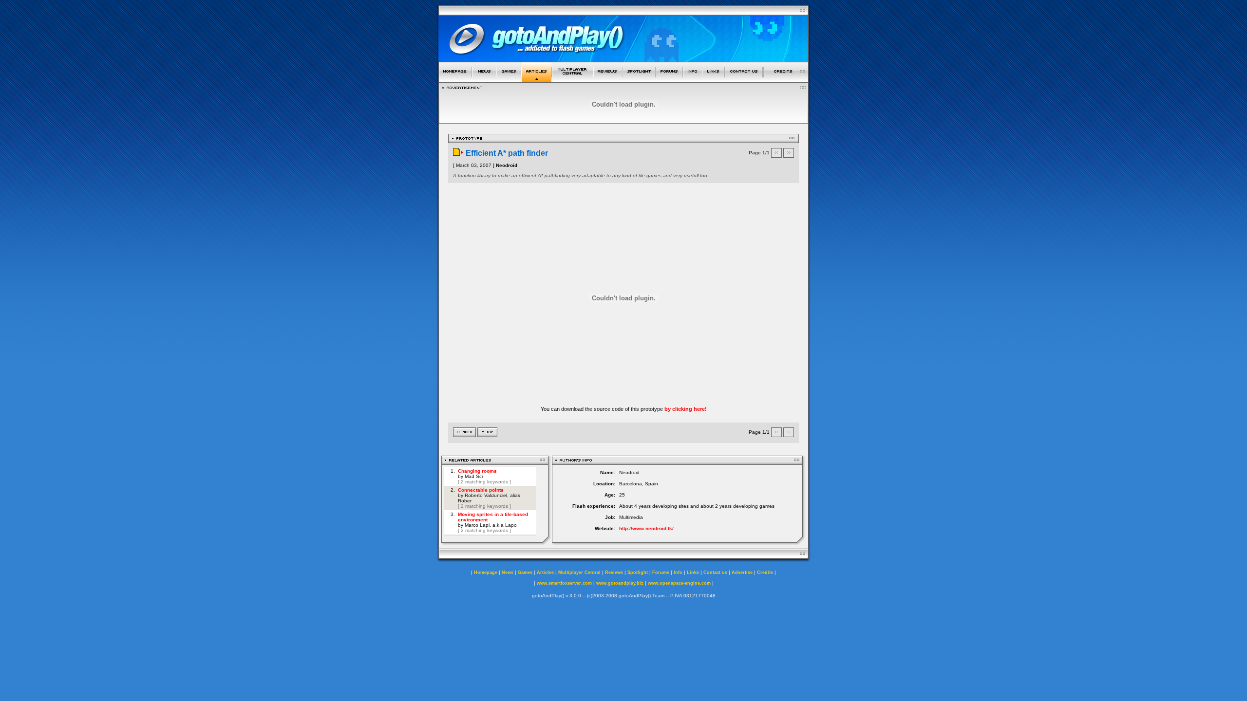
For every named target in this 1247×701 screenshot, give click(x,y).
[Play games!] (509, 79)
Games (525, 572)
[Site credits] (786, 79)
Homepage (485, 572)
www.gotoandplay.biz (619, 583)
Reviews (614, 572)
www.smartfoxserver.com (564, 583)
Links (693, 572)
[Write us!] (743, 79)
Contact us (715, 572)
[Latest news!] (484, 79)
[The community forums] (669, 79)
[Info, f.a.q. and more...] (692, 79)
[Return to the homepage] (455, 79)
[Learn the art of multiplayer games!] (572, 79)
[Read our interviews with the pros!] (639, 79)
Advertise (742, 572)
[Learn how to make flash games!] (536, 79)
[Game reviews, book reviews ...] (608, 79)
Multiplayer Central (579, 572)
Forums (660, 572)
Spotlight (637, 572)
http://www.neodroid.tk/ (646, 528)
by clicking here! (685, 409)
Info (678, 572)
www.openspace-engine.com (679, 583)
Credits (765, 572)
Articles (545, 572)
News (507, 572)
